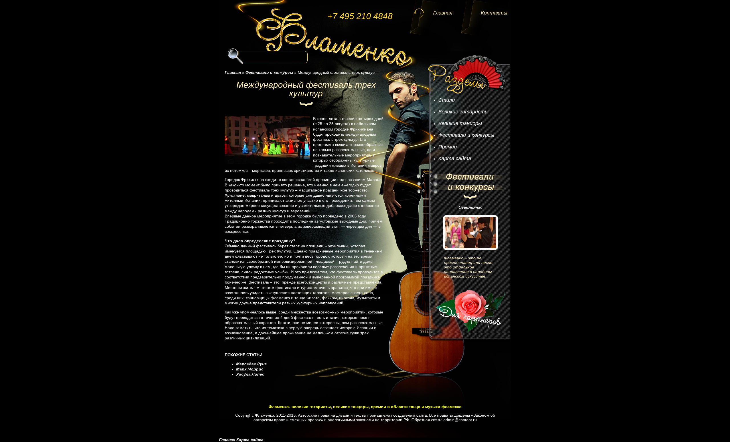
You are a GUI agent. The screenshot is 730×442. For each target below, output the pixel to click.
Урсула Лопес (250, 374)
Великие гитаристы (463, 112)
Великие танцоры (460, 123)
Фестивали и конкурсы (466, 135)
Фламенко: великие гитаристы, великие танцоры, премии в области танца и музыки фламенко (365, 406)
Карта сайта (454, 158)
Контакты (494, 13)
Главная (443, 13)
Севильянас (470, 207)
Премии (447, 147)
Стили (446, 100)
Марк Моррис (249, 369)
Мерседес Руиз (251, 364)
